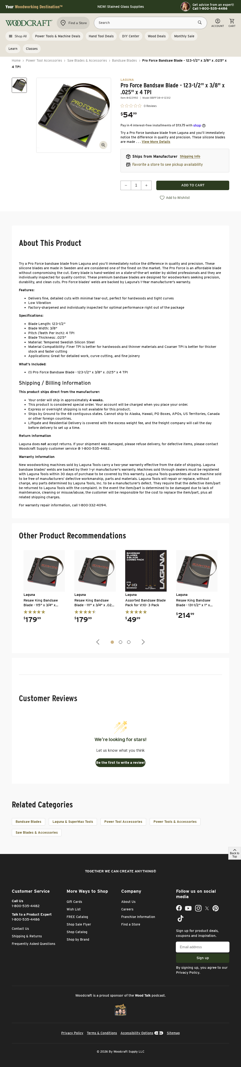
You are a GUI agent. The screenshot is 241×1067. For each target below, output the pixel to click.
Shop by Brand (78, 939)
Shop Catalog (77, 932)
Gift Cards (74, 902)
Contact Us (20, 928)
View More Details (156, 142)
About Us (128, 902)
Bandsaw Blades (124, 60)
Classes (32, 49)
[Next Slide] (142, 642)
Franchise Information (138, 917)
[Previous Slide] (98, 642)
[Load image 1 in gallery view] (19, 85)
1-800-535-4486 (26, 919)
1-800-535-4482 (26, 906)
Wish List (74, 909)
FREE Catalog (77, 917)
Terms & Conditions (102, 1033)
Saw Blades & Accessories (87, 60)
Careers (127, 909)
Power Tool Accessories (44, 60)
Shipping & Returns (27, 936)
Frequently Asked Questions (33, 944)
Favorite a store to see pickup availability (167, 164)
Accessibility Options (136, 1033)
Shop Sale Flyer (79, 924)
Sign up (203, 958)
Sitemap (173, 1033)
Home (16, 60)
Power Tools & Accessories (175, 822)
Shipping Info (190, 156)
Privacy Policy (187, 972)
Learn (12, 49)
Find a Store (130, 924)
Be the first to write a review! (120, 762)
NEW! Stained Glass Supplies (120, 6)
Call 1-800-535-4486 (210, 8)
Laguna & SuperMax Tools (72, 822)
